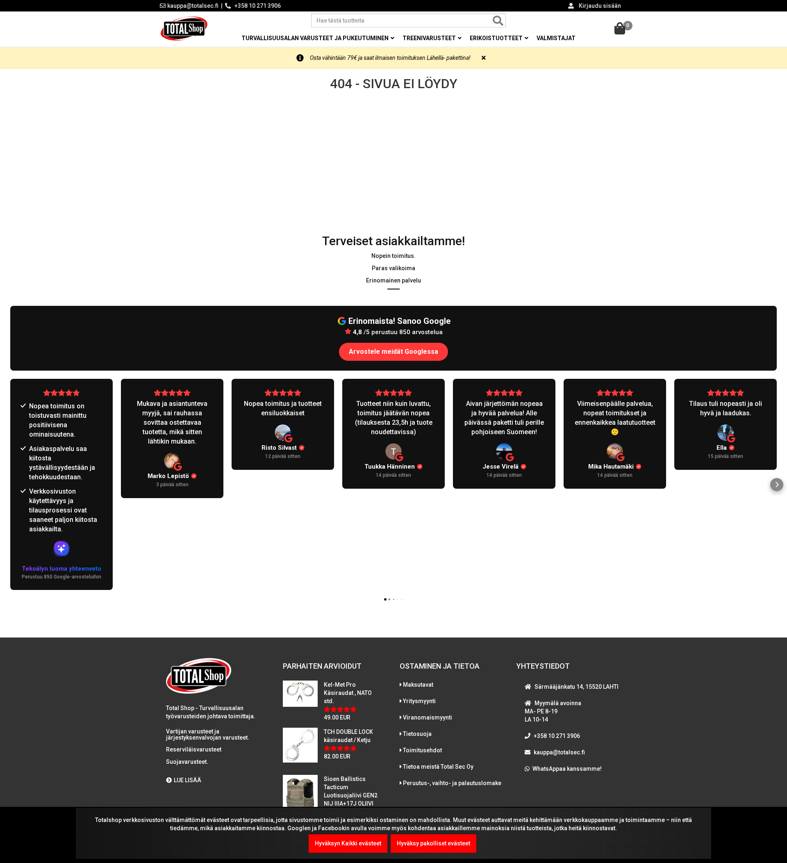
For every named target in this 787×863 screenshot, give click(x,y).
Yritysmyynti (419, 701)
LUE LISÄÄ (187, 780)
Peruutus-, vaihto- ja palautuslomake (452, 783)
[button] (10, 484)
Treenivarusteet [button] (430, 38)
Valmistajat (556, 38)
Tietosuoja (417, 734)
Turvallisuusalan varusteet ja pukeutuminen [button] (315, 38)
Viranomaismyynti (427, 717)
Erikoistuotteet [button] (497, 38)
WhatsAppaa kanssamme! (567, 768)
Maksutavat (418, 684)
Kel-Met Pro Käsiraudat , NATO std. (348, 692)
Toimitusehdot (422, 750)
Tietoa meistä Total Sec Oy (438, 766)
